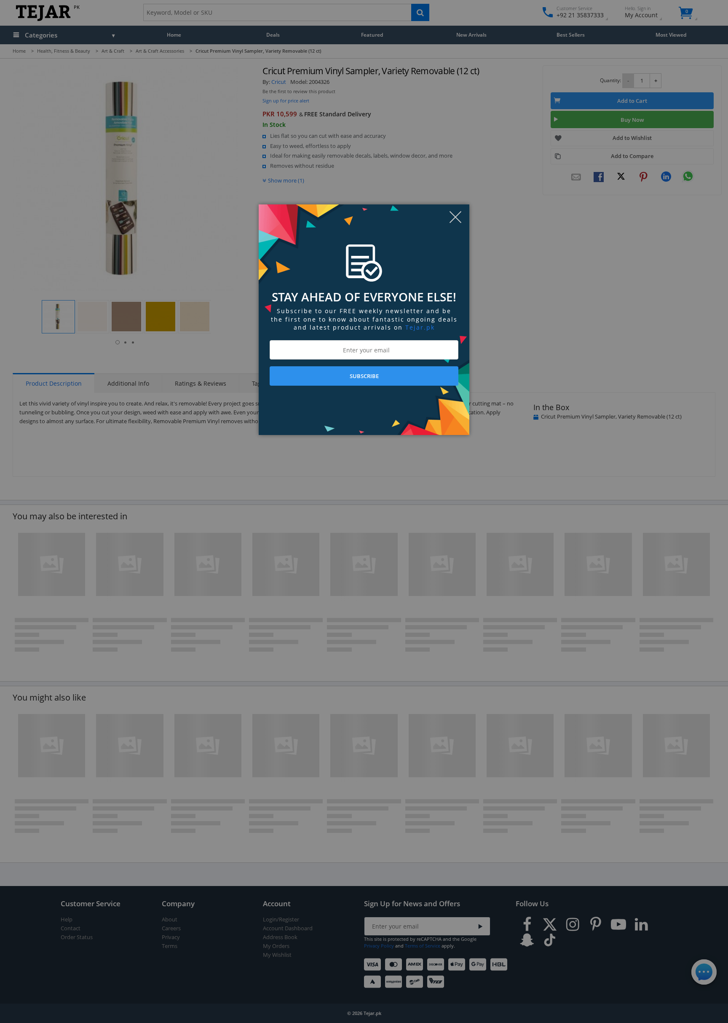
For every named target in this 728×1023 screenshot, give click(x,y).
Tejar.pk (420, 327)
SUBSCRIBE (364, 376)
